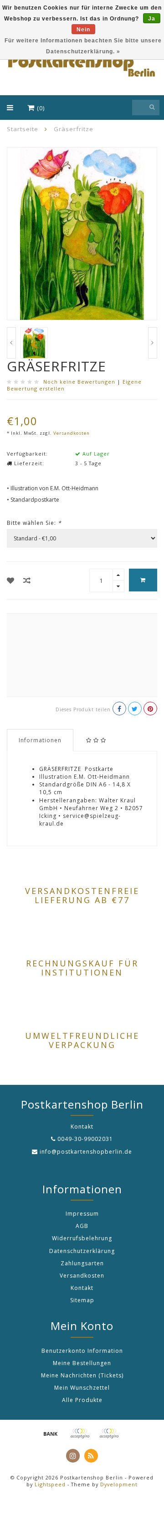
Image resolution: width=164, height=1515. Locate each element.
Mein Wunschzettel (82, 1388)
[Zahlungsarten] (50, 1433)
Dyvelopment (119, 1484)
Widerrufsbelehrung (82, 1238)
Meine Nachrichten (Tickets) (82, 1375)
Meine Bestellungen (82, 1363)
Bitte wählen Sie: (34, 523)
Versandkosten (71, 433)
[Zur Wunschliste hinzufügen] (11, 580)
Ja (151, 18)
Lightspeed (50, 1484)
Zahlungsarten (82, 1263)
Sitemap (82, 1300)
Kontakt (82, 1288)
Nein (83, 29)
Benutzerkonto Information (82, 1351)
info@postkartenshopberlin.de (86, 1152)
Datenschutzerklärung (82, 1251)
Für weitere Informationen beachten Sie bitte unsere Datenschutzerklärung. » (83, 46)
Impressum (82, 1213)
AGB (82, 1226)
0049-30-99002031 (85, 1139)
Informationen (40, 740)
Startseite (22, 129)
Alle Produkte (82, 1400)
